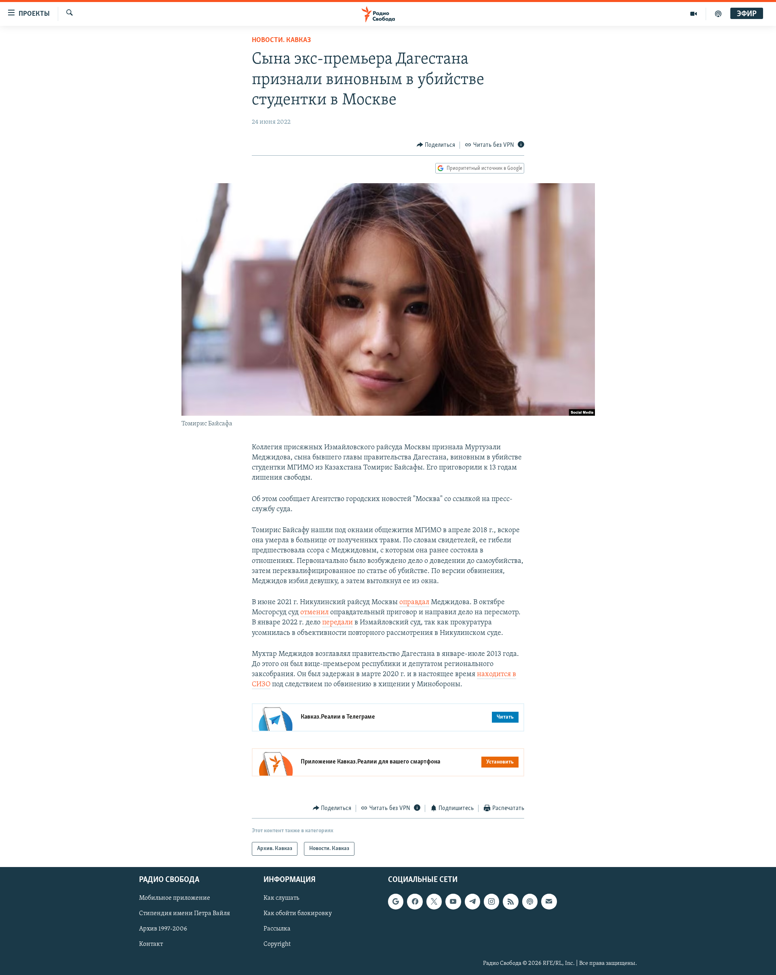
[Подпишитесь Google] (395, 901)
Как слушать (281, 898)
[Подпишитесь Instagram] (491, 901)
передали (337, 622)
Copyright (277, 944)
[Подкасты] (530, 901)
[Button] (436, 145)
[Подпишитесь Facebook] (414, 901)
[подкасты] (718, 14)
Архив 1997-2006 (163, 929)
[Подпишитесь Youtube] (453, 901)
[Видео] (693, 14)
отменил (315, 612)
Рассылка (277, 929)
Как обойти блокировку (298, 914)
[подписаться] (549, 901)
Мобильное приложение (174, 898)
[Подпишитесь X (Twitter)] (434, 901)
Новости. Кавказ (281, 40)
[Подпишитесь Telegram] (472, 901)
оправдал (414, 602)
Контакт (151, 944)
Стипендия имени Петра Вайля (184, 914)
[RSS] (510, 901)
